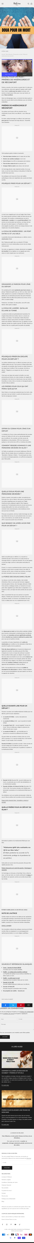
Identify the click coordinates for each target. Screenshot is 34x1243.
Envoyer (4, 1037)
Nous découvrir (9, 54)
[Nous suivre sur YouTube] (15, 1224)
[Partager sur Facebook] (5, 1005)
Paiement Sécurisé (6, 1185)
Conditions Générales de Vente (9, 1182)
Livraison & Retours (7, 1177)
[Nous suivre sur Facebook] (2, 1224)
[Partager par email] (28, 1005)
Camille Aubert (8, 999)
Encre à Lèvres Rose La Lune (9, 1219)
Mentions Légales (6, 1179)
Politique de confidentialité (27, 1012)
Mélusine (28, 1158)
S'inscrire (7, 1168)
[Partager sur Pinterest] (21, 1005)
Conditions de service (8, 1013)
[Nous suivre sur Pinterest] (11, 1224)
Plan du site (5, 1196)
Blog (3, 1201)
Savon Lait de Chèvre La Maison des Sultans (13, 1216)
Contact (4, 1193)
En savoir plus (5, 1085)
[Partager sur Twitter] (13, 1005)
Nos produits (5, 1188)
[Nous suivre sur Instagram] (7, 1224)
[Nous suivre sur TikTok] (19, 1224)
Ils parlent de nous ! (7, 1190)
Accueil (3, 54)
